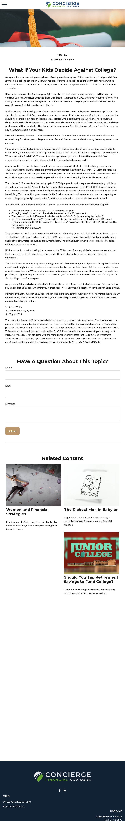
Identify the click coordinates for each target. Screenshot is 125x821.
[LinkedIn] (65, 790)
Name (8, 367)
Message (10, 403)
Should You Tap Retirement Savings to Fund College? (91, 579)
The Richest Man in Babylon (91, 509)
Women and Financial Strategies (27, 511)
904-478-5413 (115, 816)
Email (8, 385)
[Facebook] (60, 790)
